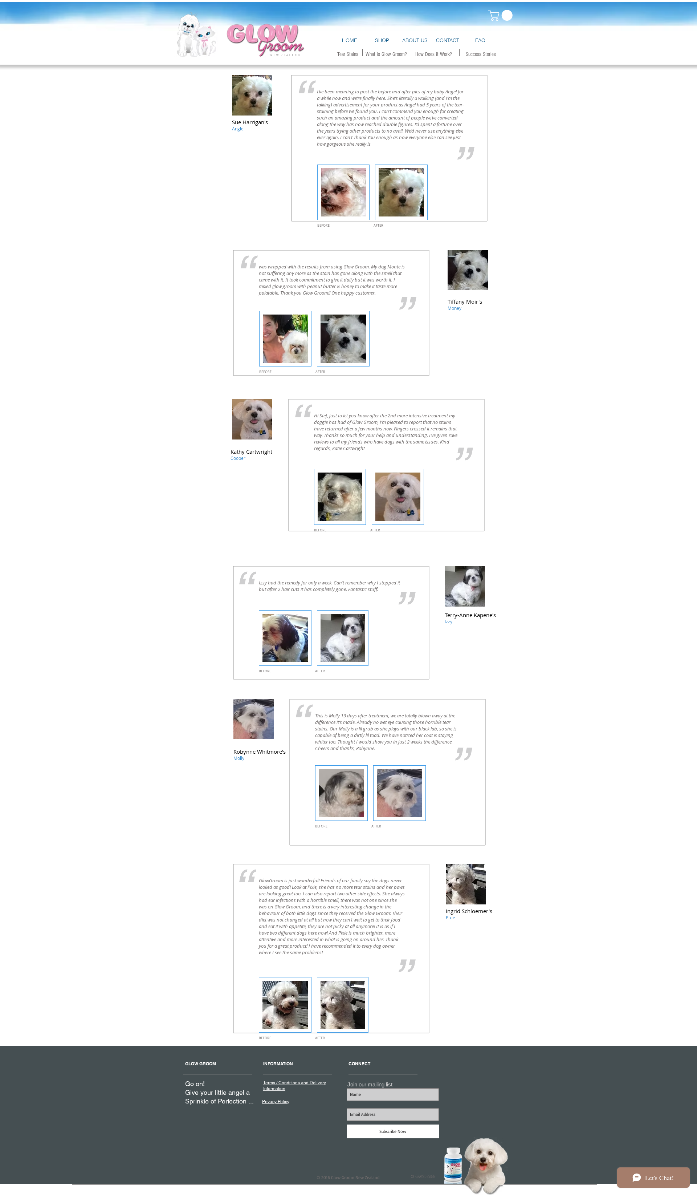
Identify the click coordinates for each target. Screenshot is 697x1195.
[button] (501, 15)
